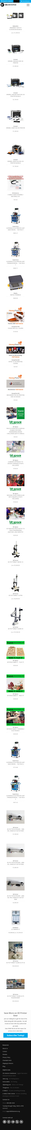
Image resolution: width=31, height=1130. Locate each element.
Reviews (5, 1054)
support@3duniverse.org (13, 1111)
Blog (4, 1066)
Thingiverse (6, 1087)
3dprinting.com (7, 1084)
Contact (5, 1051)
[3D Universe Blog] (4, 1121)
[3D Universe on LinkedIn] (21, 1121)
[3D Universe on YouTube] (13, 1121)
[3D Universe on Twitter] (17, 1121)
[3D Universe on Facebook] (9, 1121)
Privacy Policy (6, 1057)
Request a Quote (7, 1)
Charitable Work (7, 1060)
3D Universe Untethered (9, 1073)
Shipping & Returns (8, 1063)
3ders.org (5, 1078)
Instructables (6, 1081)
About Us (5, 1048)
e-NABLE (5, 1090)
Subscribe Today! (15, 1035)
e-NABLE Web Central (9, 1093)
